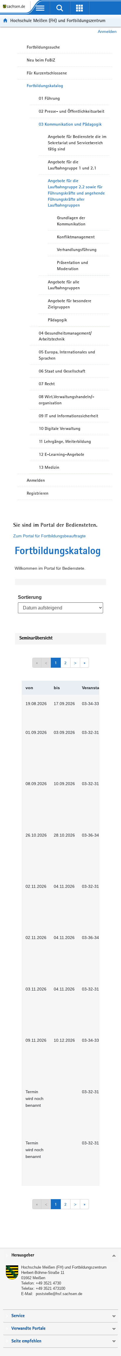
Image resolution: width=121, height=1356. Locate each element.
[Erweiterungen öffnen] (79, 8)
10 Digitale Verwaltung (59, 428)
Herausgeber (22, 1255)
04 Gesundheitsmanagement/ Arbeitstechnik (65, 336)
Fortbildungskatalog (45, 85)
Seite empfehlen (26, 1341)
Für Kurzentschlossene (47, 73)
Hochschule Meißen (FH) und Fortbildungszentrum (57, 20)
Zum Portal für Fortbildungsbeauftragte (49, 536)
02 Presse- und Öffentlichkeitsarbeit (71, 111)
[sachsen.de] (15, 9)
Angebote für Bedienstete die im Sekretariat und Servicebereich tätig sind (77, 143)
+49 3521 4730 (48, 1283)
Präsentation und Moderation (72, 265)
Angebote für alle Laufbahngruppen (64, 285)
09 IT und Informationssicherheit (68, 415)
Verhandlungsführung (77, 249)
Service (18, 1316)
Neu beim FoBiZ (41, 60)
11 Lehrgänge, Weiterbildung (65, 441)
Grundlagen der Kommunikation (71, 221)
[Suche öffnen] (60, 8)
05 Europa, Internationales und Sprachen (67, 355)
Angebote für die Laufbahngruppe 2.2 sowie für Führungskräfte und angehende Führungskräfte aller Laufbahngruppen (76, 193)
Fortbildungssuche (43, 47)
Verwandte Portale (28, 1328)
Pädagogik (57, 320)
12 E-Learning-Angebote (61, 454)
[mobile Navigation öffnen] (40, 8)
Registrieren (37, 493)
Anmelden (107, 31)
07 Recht (47, 383)
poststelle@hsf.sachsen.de (59, 1294)
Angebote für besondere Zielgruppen (69, 304)
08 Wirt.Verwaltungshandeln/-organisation (66, 400)
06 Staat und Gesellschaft (62, 371)
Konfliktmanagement (76, 237)
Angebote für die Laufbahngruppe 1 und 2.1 (72, 165)
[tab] (60, 1255)
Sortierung (30, 597)
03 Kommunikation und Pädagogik (70, 124)
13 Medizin (49, 467)
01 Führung (49, 98)
